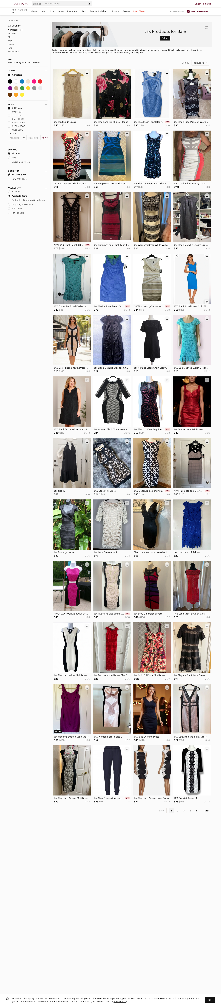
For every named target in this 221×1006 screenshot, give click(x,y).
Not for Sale (18, 212)
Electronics (72, 11)
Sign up (207, 3)
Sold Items (17, 208)
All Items (16, 153)
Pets (84, 11)
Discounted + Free (21, 162)
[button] (38, 3)
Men (44, 11)
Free (14, 157)
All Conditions (19, 174)
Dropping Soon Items (22, 204)
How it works (177, 11)
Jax (16, 20)
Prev (161, 810)
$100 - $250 (18, 122)
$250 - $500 (18, 126)
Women (34, 11)
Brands (115, 11)
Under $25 (17, 111)
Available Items (19, 196)
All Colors (17, 74)
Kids (52, 11)
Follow (165, 38)
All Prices (17, 108)
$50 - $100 (18, 119)
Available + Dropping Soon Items (28, 200)
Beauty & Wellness (99, 11)
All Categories (15, 29)
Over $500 (17, 129)
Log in (198, 3)
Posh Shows (139, 11)
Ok (209, 1000)
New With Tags (19, 179)
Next (206, 810)
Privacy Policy (120, 1001)
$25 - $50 (17, 115)
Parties (126, 11)
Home (61, 11)
